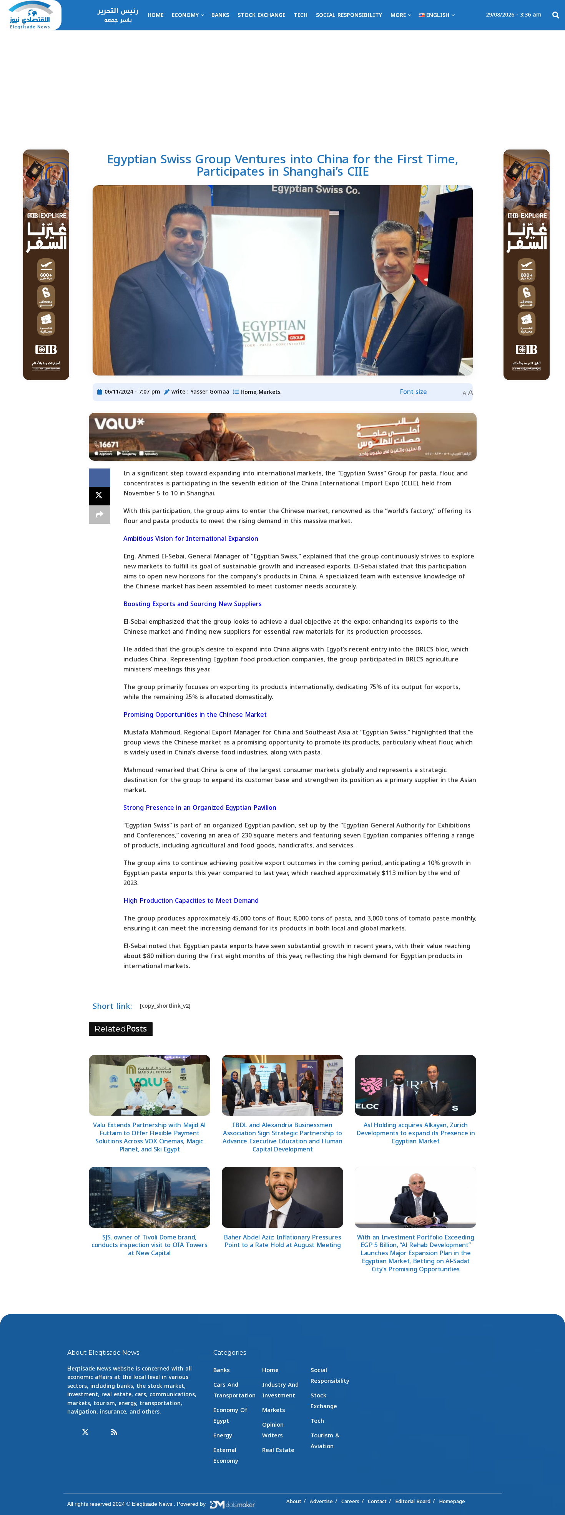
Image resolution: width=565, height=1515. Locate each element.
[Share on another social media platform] (99, 514)
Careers (350, 1501)
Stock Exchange (261, 15)
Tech (300, 15)
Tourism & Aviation (325, 1441)
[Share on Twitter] (99, 496)
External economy (225, 1455)
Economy (185, 15)
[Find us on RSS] (114, 1432)
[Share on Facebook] (99, 477)
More (398, 15)
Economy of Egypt (230, 1415)
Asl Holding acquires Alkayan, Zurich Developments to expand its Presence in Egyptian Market (415, 1133)
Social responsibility (349, 15)
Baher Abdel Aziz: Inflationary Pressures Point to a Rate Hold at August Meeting (282, 1241)
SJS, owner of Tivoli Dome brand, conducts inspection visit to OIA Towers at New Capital (149, 1245)
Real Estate (278, 1450)
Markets (270, 392)
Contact (377, 1501)
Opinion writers (273, 1430)
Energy (222, 1435)
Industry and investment (280, 1390)
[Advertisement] (282, 88)
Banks (220, 15)
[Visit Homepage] (31, 15)
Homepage (452, 1501)
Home (155, 15)
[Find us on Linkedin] (99, 1432)
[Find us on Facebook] (70, 1432)
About (293, 1501)
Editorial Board (412, 1501)
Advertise (321, 1501)
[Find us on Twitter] (85, 1432)
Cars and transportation (234, 1390)
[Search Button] (555, 15)
